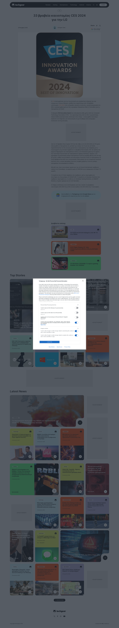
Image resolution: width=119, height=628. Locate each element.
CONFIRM (49, 342)
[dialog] (59, 314)
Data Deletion (52, 346)
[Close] (83, 281)
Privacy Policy (67, 346)
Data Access (59, 346)
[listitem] (59, 305)
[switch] (76, 308)
